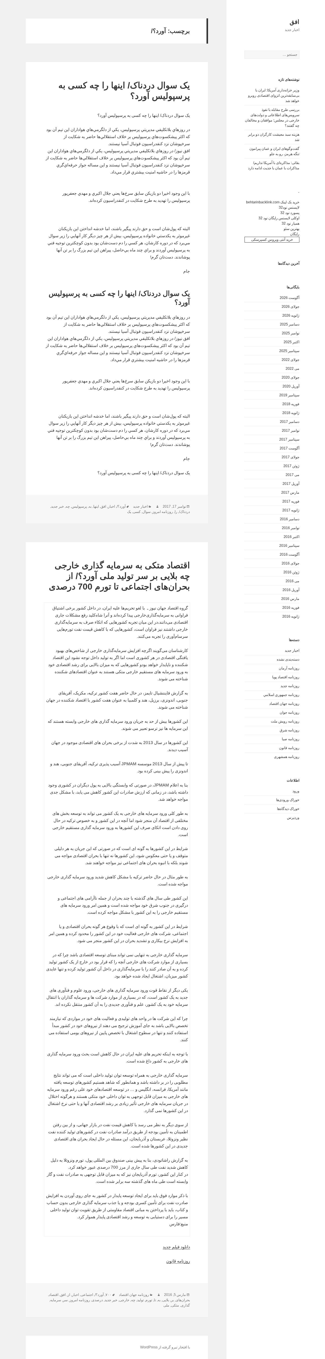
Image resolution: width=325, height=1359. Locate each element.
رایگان (294, 234)
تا (155, 1300)
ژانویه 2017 (290, 510)
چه (68, 506)
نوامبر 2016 (290, 528)
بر (172, 1300)
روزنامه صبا (290, 739)
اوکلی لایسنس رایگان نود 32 (278, 218)
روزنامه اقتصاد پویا (285, 677)
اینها (96, 506)
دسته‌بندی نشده (288, 659)
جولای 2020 (290, 377)
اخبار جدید (292, 650)
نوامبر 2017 (290, 430)
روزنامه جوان (289, 712)
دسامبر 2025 (289, 324)
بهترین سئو (291, 229)
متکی (175, 1305)
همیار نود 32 (290, 223)
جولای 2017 (290, 457)
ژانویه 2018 (290, 413)
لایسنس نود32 (289, 207)
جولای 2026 (290, 306)
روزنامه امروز (162, 512)
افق (294, 22)
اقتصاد (53, 1295)
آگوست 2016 (289, 554)
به (90, 506)
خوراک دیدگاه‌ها (288, 809)
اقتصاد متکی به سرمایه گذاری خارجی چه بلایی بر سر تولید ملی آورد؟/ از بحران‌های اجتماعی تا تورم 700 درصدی (119, 576)
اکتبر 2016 (291, 537)
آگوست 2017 (289, 448)
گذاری (185, 1305)
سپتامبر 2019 (289, 395)
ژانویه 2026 (290, 315)
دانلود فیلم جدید (176, 1247)
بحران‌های (183, 1300)
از (68, 1295)
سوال (146, 512)
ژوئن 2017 (291, 466)
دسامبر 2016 (289, 519)
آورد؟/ (121, 506)
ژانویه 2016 (290, 616)
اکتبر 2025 (291, 342)
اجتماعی (87, 1295)
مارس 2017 (290, 492)
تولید (140, 1300)
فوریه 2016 (290, 607)
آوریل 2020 (291, 386)
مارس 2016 (290, 599)
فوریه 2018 (290, 404)
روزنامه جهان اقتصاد (284, 704)
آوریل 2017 (291, 484)
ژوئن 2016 (291, 572)
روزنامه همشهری (286, 757)
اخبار (111, 506)
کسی (137, 512)
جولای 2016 (290, 563)
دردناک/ (184, 512)
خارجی (124, 1300)
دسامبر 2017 (289, 422)
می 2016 (292, 581)
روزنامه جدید (290, 686)
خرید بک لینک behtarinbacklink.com (272, 202)
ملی (166, 1305)
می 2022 (292, 368)
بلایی (165, 1300)
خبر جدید (57, 506)
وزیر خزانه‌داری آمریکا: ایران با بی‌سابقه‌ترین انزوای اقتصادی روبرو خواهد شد (273, 95)
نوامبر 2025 (290, 333)
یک (129, 512)
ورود (295, 791)
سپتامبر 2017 (289, 439)
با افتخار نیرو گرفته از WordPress (165, 1347)
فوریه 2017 (290, 501)
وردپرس (293, 817)
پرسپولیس (79, 506)
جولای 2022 (290, 360)
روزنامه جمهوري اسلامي (281, 695)
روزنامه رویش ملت (285, 721)
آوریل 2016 (291, 590)
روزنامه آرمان (289, 668)
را (176, 512)
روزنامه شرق (289, 730)
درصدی (97, 1300)
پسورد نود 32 (289, 213)
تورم (148, 1300)
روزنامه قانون (289, 748)
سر (65, 1300)
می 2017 (292, 475)
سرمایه (55, 1300)
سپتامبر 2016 (289, 545)
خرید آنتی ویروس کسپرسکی (272, 239)
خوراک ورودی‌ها (287, 800)
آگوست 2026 (289, 298)
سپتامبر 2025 (289, 351)
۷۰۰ (108, 1295)
